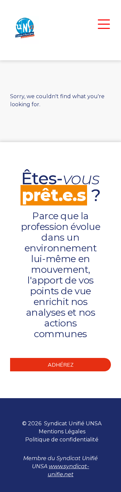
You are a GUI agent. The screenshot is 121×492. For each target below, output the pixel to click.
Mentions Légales (62, 431)
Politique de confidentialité (61, 439)
